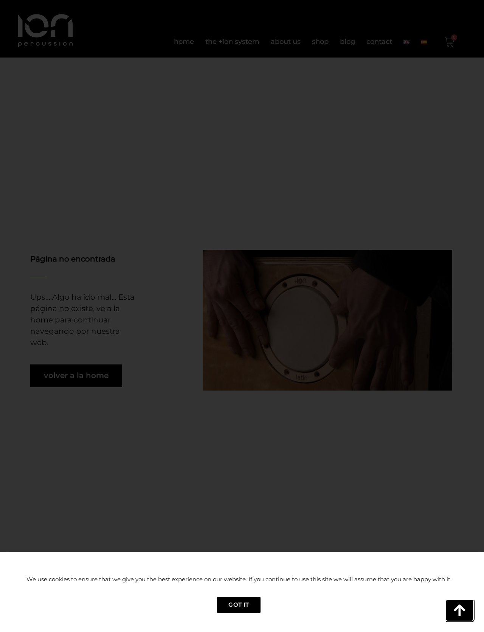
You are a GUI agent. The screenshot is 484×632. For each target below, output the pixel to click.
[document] (242, 316)
